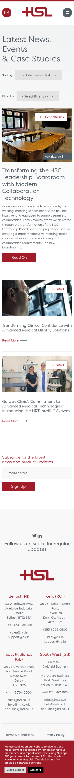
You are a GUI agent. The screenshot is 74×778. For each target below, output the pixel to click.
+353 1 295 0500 (55, 629)
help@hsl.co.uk (19, 704)
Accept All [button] (35, 769)
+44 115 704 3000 (19, 692)
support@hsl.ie (19, 637)
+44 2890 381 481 (19, 625)
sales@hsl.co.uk (19, 700)
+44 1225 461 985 (55, 692)
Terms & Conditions (20, 735)
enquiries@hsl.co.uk (19, 709)
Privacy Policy (54, 735)
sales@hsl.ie (18, 632)
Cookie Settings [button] (15, 769)
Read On (19, 257)
